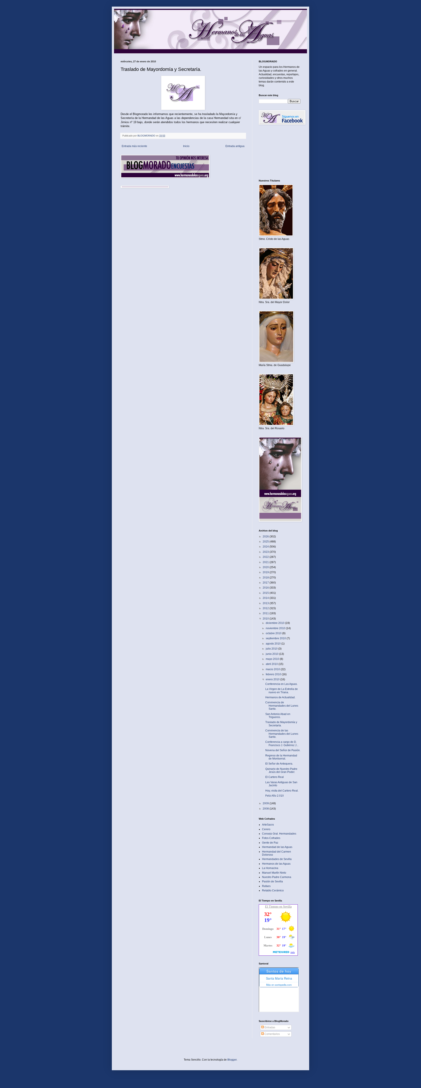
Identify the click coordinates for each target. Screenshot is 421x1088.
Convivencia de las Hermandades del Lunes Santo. (281, 733)
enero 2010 (273, 679)
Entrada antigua (234, 146)
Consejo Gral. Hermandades (279, 833)
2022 (266, 556)
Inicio (186, 146)
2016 (266, 587)
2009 (266, 803)
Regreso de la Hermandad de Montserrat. (281, 757)
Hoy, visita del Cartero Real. (281, 790)
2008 (266, 808)
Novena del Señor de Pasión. (282, 750)
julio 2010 (272, 648)
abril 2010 (272, 664)
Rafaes (266, 886)
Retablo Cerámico (273, 890)
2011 (266, 613)
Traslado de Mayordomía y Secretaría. (281, 724)
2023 (266, 551)
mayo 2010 (273, 659)
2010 (266, 618)
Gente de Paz (270, 842)
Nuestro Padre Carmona (276, 877)
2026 (266, 536)
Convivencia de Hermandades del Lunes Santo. (281, 705)
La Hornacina (270, 868)
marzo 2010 (273, 669)
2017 (266, 582)
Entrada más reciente (134, 146)
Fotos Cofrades (271, 838)
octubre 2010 (274, 633)
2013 (266, 603)
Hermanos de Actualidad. (280, 697)
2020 (266, 567)
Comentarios (272, 1034)
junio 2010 (272, 653)
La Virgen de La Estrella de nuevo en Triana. (281, 691)
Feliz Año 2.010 (274, 795)
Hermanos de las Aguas (276, 863)
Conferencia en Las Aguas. (281, 684)
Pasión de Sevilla (272, 881)
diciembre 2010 (275, 623)
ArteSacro (268, 824)
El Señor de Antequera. (279, 763)
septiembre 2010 (276, 638)
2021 (266, 562)
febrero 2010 (274, 674)
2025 (266, 541)
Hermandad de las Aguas (277, 847)
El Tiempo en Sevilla (278, 906)
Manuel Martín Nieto (274, 872)
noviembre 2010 (276, 628)
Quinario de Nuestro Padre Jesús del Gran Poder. (281, 770)
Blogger (232, 1059)
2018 (266, 577)
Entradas (269, 1027)
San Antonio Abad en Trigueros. (277, 716)
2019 (266, 572)
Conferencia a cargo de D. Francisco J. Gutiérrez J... (281, 743)
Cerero (266, 829)
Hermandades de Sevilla (277, 859)
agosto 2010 (273, 643)
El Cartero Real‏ (274, 777)
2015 (266, 592)
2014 (266, 598)
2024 (266, 546)
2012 (266, 608)
